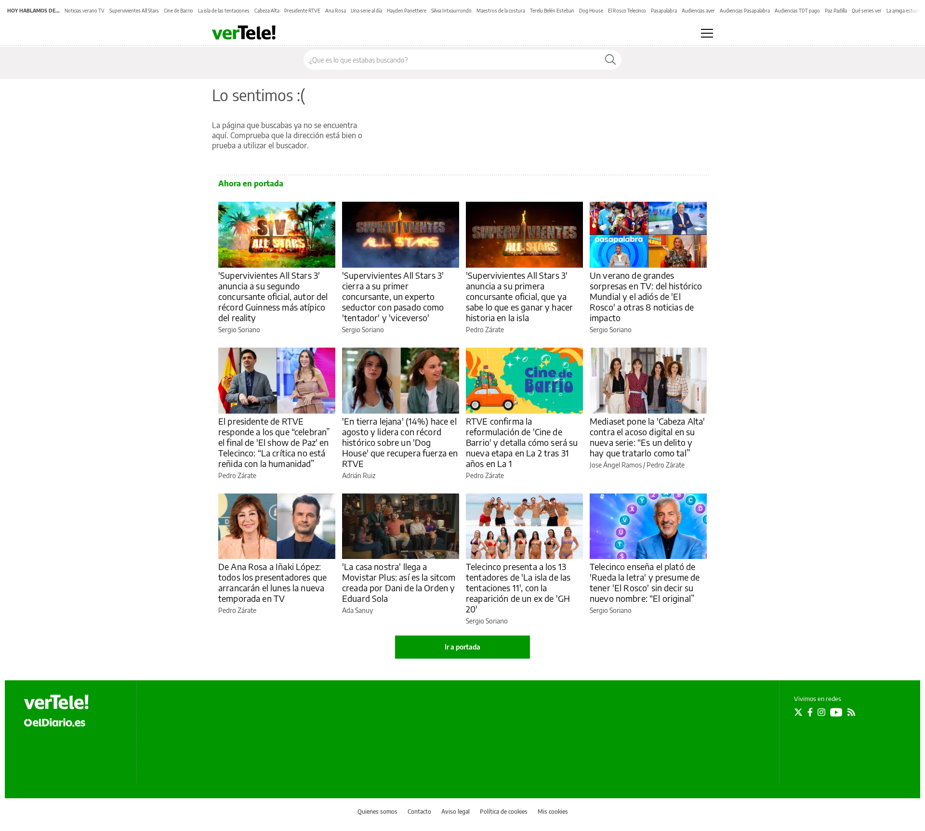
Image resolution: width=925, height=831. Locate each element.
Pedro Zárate (485, 329)
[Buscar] (610, 60)
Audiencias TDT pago (797, 10)
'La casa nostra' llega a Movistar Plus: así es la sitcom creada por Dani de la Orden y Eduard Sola (399, 582)
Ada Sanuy (357, 610)
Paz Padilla (836, 10)
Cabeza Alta (266, 10)
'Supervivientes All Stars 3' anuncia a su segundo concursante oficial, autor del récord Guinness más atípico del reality (273, 296)
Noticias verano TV (85, 10)
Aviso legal (455, 811)
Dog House (591, 10)
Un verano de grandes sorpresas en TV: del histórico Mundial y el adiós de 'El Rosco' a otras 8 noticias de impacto (646, 296)
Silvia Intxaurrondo (451, 10)
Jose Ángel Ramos (616, 465)
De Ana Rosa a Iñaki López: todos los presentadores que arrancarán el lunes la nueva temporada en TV (272, 582)
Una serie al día (366, 10)
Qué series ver (867, 10)
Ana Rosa (335, 10)
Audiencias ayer (698, 10)
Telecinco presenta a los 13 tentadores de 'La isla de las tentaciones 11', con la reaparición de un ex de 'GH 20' (518, 587)
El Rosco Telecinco (627, 10)
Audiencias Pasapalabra (745, 10)
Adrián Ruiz (358, 475)
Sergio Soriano (239, 329)
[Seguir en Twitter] (798, 712)
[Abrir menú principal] (707, 33)
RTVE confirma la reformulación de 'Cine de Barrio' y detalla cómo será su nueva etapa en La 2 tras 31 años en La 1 (522, 442)
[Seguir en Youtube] (836, 712)
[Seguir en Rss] (851, 712)
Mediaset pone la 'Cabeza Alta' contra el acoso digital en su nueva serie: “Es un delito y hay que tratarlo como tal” (647, 437)
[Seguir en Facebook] (810, 712)
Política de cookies (504, 811)
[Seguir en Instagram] (821, 712)
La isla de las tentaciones (224, 10)
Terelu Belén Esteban (552, 10)
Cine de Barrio (178, 10)
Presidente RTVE (302, 10)
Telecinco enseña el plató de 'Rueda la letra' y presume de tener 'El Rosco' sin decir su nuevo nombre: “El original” (645, 582)
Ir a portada (462, 647)
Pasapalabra (664, 10)
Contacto (419, 811)
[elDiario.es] (54, 722)
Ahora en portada (250, 183)
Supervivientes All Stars (134, 10)
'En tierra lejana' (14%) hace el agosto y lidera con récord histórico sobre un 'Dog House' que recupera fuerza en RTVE (400, 442)
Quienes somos (377, 811)
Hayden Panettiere (406, 10)
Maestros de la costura (500, 10)
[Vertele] (56, 702)
